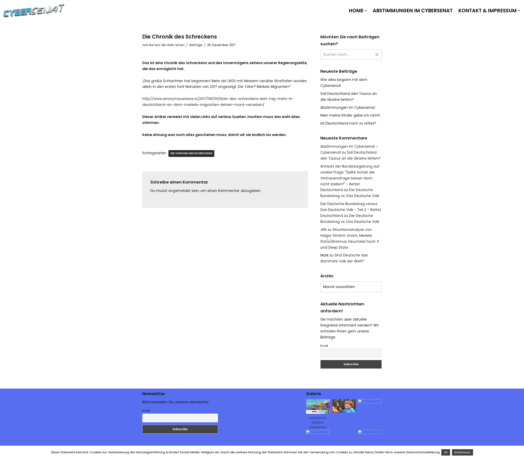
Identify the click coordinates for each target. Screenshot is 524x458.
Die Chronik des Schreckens (191, 153)
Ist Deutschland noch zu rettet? (348, 123)
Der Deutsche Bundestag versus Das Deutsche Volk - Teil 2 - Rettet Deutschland (350, 209)
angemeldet (179, 190)
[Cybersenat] (35, 10)
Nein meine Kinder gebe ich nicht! (350, 115)
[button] (366, 10)
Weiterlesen (462, 452)
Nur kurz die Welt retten (167, 45)
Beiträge (195, 45)
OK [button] (446, 452)
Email (324, 346)
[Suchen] (377, 54)
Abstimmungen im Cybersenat (413, 10)
